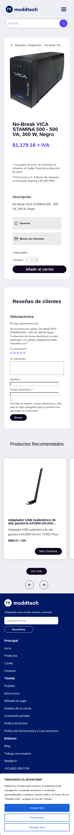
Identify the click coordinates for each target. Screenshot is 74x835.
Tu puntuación (19, 348)
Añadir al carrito (40, 269)
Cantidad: (18, 259)
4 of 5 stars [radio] (21, 352)
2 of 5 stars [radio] (14, 352)
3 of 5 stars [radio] (18, 352)
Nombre (15, 379)
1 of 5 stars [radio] (11, 352)
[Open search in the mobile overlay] (37, 23)
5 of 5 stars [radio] (24, 352)
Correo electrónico (21, 389)
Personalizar (37, 817)
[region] (37, 804)
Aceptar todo (37, 807)
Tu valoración (18, 358)
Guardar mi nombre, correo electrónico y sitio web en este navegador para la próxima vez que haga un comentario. (36, 407)
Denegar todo (37, 827)
